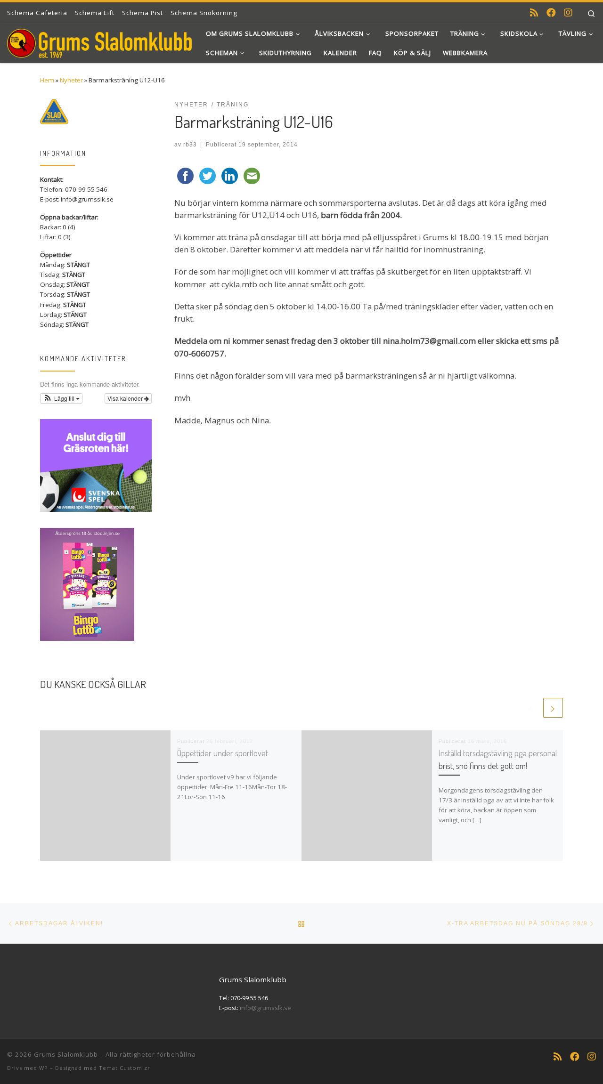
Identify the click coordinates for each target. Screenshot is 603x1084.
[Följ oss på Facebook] (551, 13)
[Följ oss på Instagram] (568, 13)
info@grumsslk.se (265, 1007)
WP (43, 1067)
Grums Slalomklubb (66, 1054)
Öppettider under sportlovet (222, 752)
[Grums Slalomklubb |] (99, 41)
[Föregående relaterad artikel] (531, 708)
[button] (61, 398)
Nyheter (71, 80)
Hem (47, 80)
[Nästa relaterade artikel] (553, 708)
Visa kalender (125, 398)
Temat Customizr (124, 1067)
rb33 (190, 144)
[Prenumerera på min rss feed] (534, 13)
